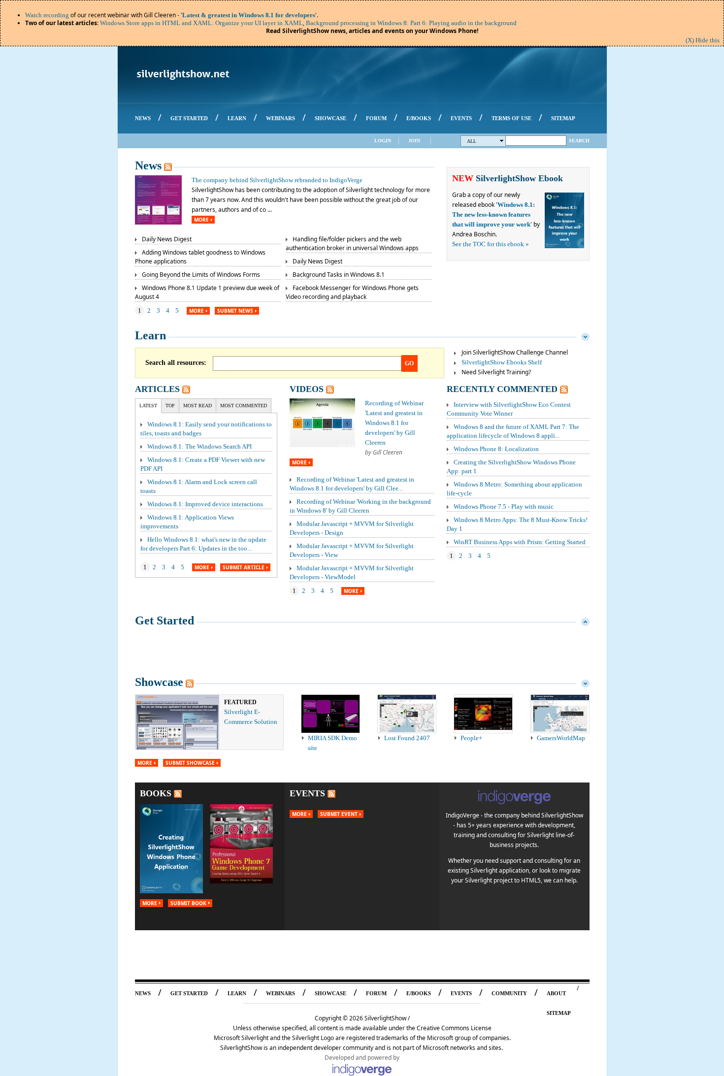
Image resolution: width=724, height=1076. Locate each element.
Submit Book (188, 903)
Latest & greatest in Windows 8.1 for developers (248, 15)
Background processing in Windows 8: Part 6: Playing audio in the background (411, 23)
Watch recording (47, 15)
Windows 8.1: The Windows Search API (199, 446)
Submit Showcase (190, 762)
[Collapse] (585, 335)
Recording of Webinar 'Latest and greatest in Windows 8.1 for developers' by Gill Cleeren (394, 422)
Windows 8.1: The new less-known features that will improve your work (493, 214)
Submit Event (339, 814)
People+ (471, 738)
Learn (150, 335)
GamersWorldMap (561, 738)
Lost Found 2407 (407, 738)
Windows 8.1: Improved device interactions (205, 504)
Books (155, 793)
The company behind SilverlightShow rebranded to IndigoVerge (277, 180)
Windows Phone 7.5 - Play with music (504, 506)
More (201, 219)
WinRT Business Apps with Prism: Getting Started (520, 542)
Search (579, 140)
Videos (307, 389)
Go (409, 363)
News (148, 165)
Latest (148, 405)
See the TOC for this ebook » (490, 244)
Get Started (164, 620)
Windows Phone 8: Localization (496, 449)
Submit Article (243, 567)
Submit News (235, 310)
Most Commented (243, 405)
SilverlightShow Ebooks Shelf (501, 362)
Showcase (159, 682)
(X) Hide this (703, 40)
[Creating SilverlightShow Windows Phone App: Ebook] (171, 891)
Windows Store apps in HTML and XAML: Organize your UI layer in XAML (201, 23)
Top (170, 405)
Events (307, 793)
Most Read (197, 405)
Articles (157, 389)
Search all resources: (175, 362)
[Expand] (585, 620)
